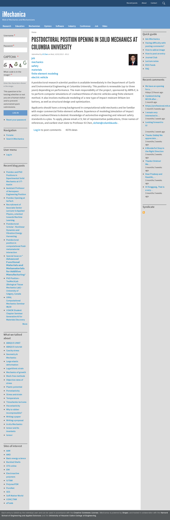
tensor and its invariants (12, 429)
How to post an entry (155, 53)
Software (60, 26)
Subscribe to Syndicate (144, 212)
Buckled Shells (13, 462)
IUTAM (9, 480)
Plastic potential (14, 386)
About (144, 3)
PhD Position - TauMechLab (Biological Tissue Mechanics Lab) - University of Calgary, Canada (14, 286)
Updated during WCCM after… (152, 97)
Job (96, 26)
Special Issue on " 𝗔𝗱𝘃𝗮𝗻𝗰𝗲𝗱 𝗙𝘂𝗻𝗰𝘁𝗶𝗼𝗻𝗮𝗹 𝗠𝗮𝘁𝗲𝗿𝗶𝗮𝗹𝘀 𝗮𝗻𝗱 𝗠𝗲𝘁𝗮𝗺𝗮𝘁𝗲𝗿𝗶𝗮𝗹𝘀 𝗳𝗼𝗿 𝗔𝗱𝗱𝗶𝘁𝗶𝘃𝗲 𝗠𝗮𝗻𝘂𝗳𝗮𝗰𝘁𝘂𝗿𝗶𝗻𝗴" (16, 265)
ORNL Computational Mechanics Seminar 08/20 (15, 302)
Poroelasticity (13, 390)
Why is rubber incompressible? (14, 411)
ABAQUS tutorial (14, 346)
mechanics (37, 62)
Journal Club (151, 57)
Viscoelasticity (13, 405)
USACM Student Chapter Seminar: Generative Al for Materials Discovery (15, 315)
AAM (8, 450)
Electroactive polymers (12, 475)
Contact (154, 3)
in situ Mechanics (14, 424)
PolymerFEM (12, 484)
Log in (37, 129)
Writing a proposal (15, 420)
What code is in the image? (12, 73)
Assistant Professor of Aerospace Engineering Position (16, 191)
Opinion (48, 26)
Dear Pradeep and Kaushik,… (153, 175)
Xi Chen (45, 54)
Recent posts (132, 3)
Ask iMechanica (152, 38)
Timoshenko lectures (16, 401)
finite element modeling (44, 73)
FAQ (147, 68)
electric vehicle (39, 77)
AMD (8, 454)
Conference (85, 26)
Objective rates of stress (14, 381)
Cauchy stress (12, 350)
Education (19, 26)
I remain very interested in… (152, 114)
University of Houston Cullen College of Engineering (72, 515)
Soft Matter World (14, 495)
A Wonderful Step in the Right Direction (154, 150)
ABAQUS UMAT (13, 342)
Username (8, 35)
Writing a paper (13, 416)
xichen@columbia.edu (105, 122)
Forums (9, 135)
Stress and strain (14, 394)
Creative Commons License (86, 512)
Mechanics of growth (16, 372)
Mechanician (34, 26)
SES (8, 491)
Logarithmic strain (15, 368)
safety (34, 65)
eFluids (9, 503)
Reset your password (16, 119)
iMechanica (14, 14)
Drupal (125, 512)
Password (8, 45)
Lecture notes (152, 61)
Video (104, 26)
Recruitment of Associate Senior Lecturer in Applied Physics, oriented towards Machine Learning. (15, 212)
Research (7, 26)
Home (33, 32)
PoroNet (10, 488)
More (24, 323)
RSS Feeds (150, 64)
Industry (72, 26)
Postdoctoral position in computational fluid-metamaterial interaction (16, 246)
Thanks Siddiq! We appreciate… (154, 137)
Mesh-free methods (15, 375)
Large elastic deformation (12, 363)
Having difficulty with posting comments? (155, 44)
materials (36, 69)
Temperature (12, 398)
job (33, 58)
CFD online (11, 465)
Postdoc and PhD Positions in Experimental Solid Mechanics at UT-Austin (15, 178)
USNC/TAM (11, 499)
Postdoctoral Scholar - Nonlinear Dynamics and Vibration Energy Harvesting (15, 230)
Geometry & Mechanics (12, 356)
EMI (8, 469)
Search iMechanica (15, 138)
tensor (9, 435)
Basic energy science (16, 458)
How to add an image (155, 49)
